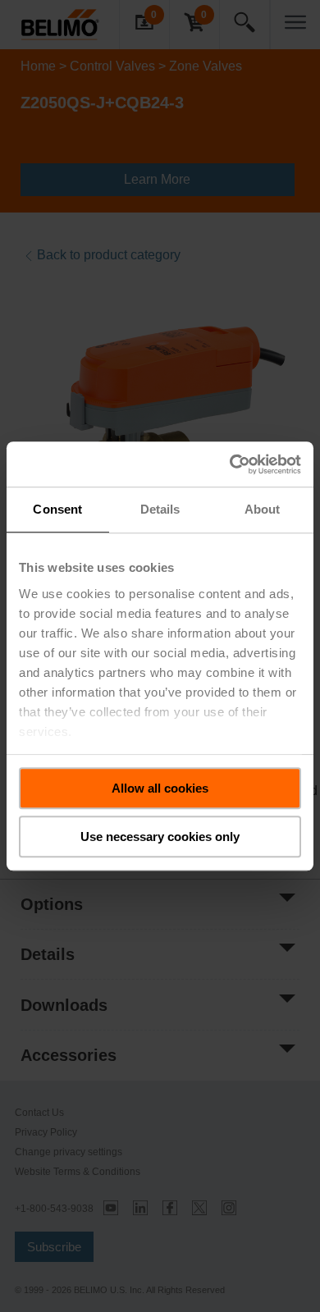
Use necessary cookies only (160, 836)
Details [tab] (160, 509)
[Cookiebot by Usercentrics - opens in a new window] (230, 464)
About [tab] (263, 509)
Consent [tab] (57, 509)
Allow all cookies (160, 788)
